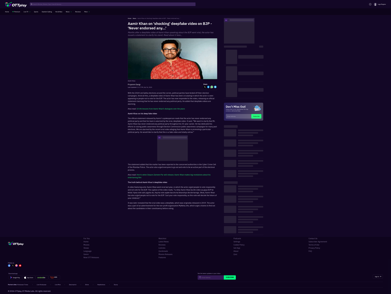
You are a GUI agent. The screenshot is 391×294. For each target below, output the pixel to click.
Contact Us (313, 238)
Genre (86, 254)
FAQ (310, 251)
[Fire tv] (54, 277)
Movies (86, 244)
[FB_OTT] (9, 265)
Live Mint (58, 284)
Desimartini (72, 284)
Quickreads (163, 251)
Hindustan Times (22, 284)
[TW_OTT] (13, 265)
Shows (86, 248)
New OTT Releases (91, 257)
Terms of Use (314, 244)
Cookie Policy (238, 244)
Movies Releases (165, 254)
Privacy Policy (314, 248)
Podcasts (237, 238)
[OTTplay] (16, 4)
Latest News (164, 241)
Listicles (162, 248)
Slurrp (116, 284)
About (235, 251)
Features (162, 257)
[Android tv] (42, 277)
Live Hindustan (41, 284)
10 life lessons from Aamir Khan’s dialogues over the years (161, 108)
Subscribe (256, 116)
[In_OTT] (16, 265)
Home (85, 241)
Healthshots (101, 284)
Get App (236, 248)
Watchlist (162, 238)
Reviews (162, 244)
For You (86, 238)
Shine (87, 284)
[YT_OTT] (20, 265)
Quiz (235, 254)
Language (87, 251)
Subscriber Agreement (318, 241)
